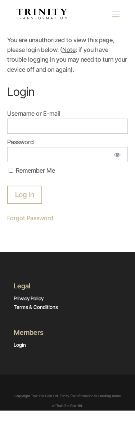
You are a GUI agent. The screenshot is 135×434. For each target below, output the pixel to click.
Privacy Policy (29, 298)
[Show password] (117, 154)
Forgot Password (30, 218)
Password (20, 142)
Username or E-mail (33, 113)
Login (20, 345)
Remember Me (34, 170)
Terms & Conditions (36, 307)
